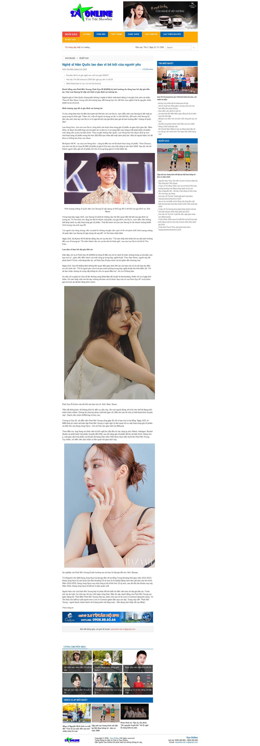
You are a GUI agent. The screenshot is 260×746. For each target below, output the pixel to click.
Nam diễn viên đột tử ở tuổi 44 (169, 111)
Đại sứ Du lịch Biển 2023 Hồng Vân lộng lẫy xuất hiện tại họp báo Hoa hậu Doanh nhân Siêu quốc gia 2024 (177, 204)
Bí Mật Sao (70, 40)
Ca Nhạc (87, 34)
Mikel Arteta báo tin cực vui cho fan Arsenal (83, 84)
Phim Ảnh (101, 34)
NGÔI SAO (71, 34)
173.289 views (147, 69)
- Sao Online (114, 738)
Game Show (133, 34)
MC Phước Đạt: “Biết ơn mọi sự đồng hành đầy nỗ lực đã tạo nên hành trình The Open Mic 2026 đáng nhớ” (177, 131)
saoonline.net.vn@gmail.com (123, 629)
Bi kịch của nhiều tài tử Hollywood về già (173, 103)
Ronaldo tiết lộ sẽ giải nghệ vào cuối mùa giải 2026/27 (87, 75)
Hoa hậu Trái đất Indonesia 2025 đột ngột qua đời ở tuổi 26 (89, 80)
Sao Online (192, 737)
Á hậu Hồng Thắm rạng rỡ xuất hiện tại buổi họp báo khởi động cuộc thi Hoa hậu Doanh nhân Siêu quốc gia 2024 (177, 222)
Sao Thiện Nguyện (172, 34)
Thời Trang (116, 34)
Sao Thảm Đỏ (151, 34)
